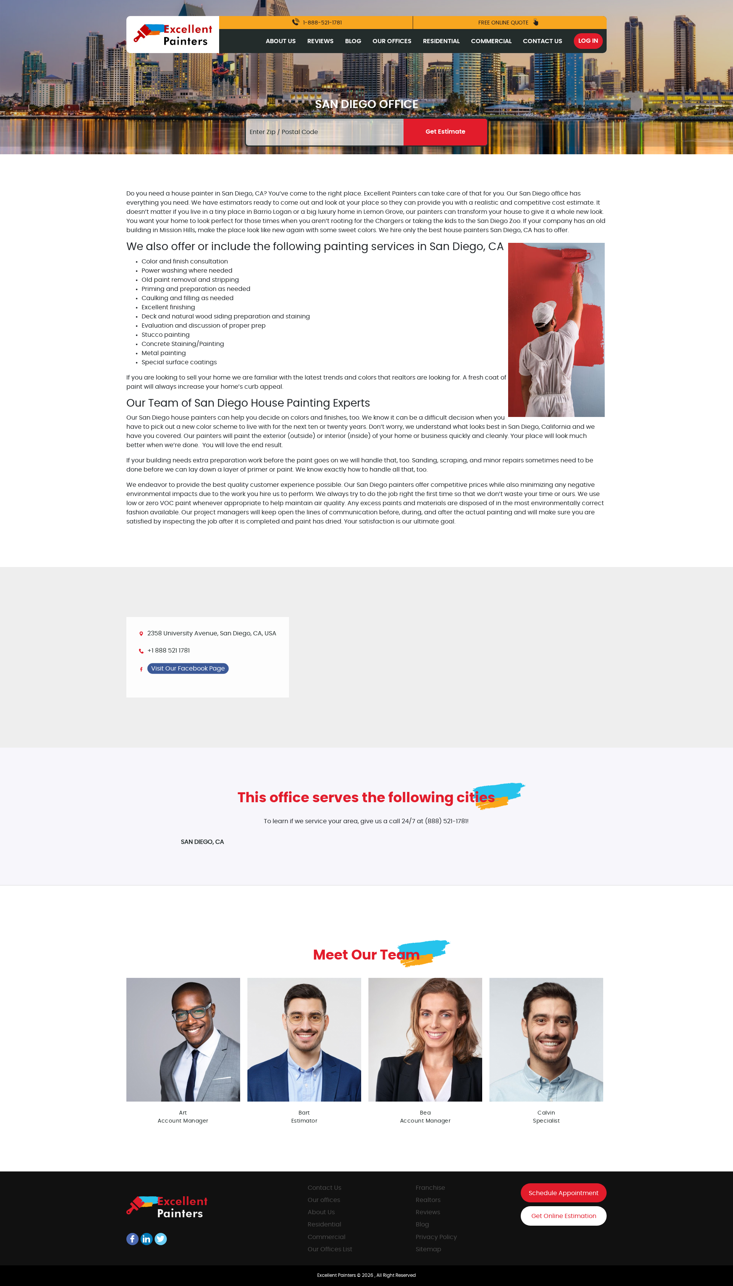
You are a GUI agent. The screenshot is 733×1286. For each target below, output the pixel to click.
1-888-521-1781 (322, 23)
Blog (353, 41)
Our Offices (392, 41)
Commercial (491, 41)
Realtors (428, 1200)
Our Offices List (330, 1249)
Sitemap (428, 1249)
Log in (588, 41)
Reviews (320, 41)
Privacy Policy (436, 1237)
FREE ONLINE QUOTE (504, 23)
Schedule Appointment (564, 1193)
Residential (441, 41)
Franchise (430, 1188)
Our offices (324, 1200)
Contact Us (542, 41)
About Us (281, 41)
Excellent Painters (337, 1275)
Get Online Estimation (563, 1216)
